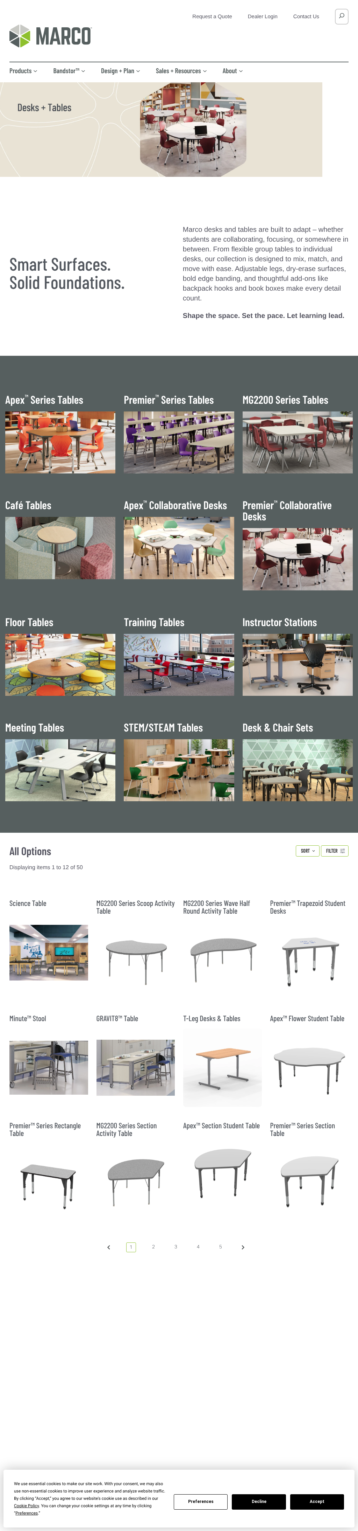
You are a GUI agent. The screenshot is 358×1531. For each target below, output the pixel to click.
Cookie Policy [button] (26, 1505)
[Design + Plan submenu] (138, 70)
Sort (305, 851)
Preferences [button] (26, 1513)
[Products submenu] (35, 70)
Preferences (201, 1501)
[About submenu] (241, 70)
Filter (331, 851)
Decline (259, 1501)
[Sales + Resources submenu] (205, 70)
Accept (317, 1501)
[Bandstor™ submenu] (83, 70)
